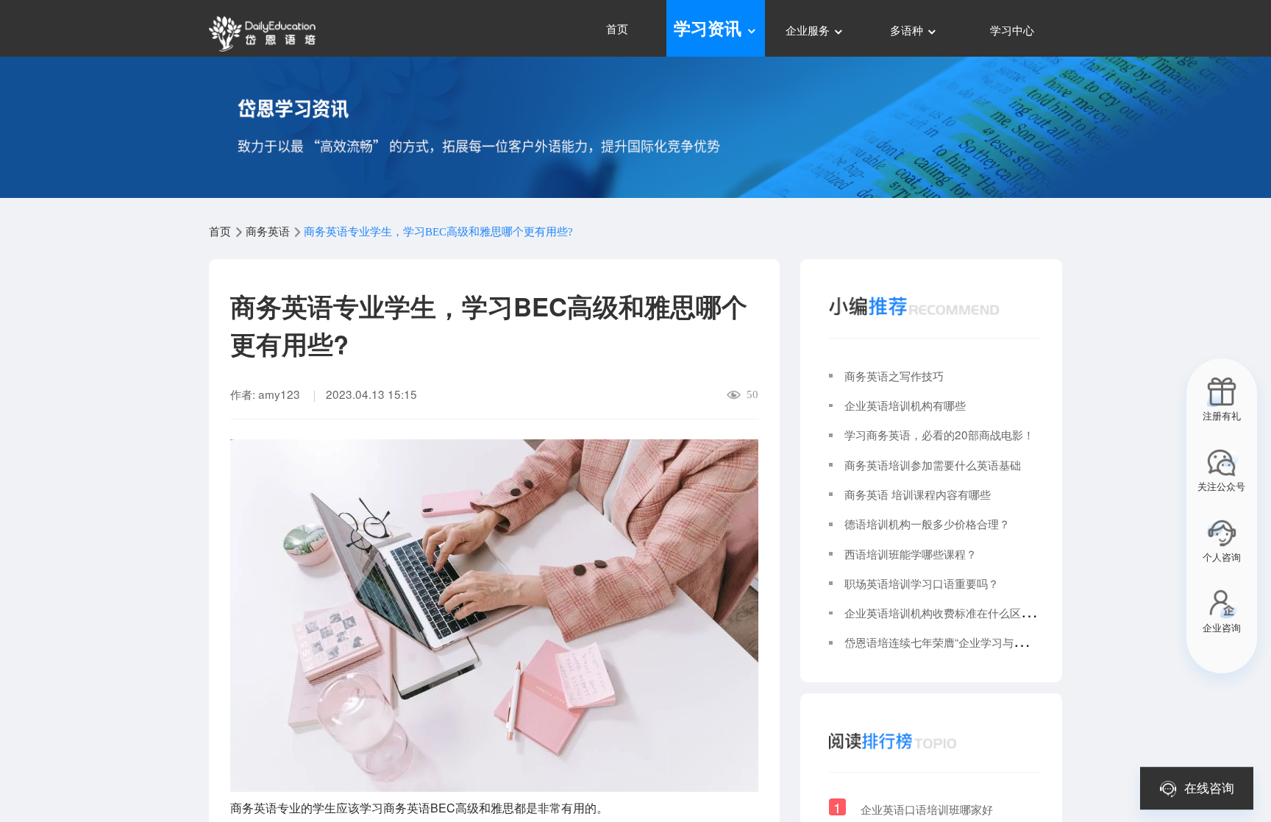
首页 (617, 28)
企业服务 (809, 29)
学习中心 (1012, 29)
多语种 (908, 29)
